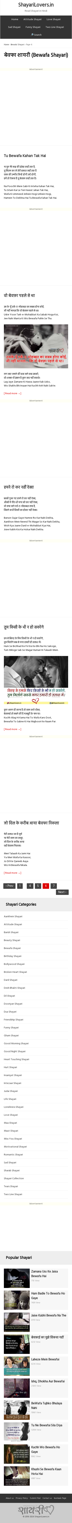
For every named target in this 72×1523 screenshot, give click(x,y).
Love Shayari (54, 19)
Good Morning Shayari (16, 1043)
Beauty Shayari (12, 940)
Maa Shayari (10, 1123)
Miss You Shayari (13, 1139)
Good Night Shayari (14, 1051)
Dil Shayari (9, 996)
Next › (62, 892)
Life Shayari (10, 1099)
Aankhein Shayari (13, 916)
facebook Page (60, 1498)
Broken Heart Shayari (15, 972)
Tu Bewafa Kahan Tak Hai (25, 156)
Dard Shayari (10, 980)
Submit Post (35, 1498)
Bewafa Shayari (17, 44)
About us (10, 1498)
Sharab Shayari (12, 1171)
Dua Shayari (10, 1012)
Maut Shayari (11, 1131)
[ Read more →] (12, 393)
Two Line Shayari (55, 27)
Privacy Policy (22, 1498)
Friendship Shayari (13, 1020)
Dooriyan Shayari (13, 1004)
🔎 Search (36, 35)
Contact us (47, 1498)
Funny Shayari (33, 27)
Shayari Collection (14, 1178)
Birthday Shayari (12, 956)
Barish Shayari (11, 932)
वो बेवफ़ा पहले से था (19, 296)
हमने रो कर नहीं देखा (19, 487)
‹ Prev (9, 885)
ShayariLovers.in (36, 5)
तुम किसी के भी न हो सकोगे (24, 627)
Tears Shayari (11, 1186)
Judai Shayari (11, 1091)
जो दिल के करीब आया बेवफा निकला (31, 823)
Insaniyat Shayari (13, 1075)
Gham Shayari (11, 1036)
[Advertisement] (36, 107)
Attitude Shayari (32, 19)
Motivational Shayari (15, 1147)
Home (14, 19)
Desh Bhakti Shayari (14, 988)
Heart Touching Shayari (16, 1059)
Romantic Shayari (13, 1155)
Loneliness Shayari (13, 1107)
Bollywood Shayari (14, 964)
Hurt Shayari (10, 1067)
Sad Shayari (14, 27)
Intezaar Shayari (12, 1083)
